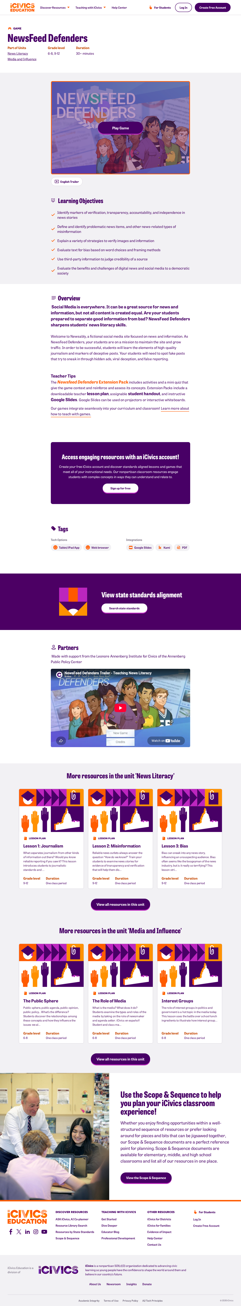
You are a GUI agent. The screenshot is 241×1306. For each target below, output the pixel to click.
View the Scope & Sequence (146, 1177)
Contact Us (154, 1244)
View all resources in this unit (120, 904)
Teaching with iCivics (89, 7)
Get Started (108, 1219)
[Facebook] (10, 1231)
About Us (95, 1284)
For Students (162, 7)
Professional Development (118, 1238)
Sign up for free (120, 488)
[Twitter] (19, 1231)
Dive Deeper (109, 1225)
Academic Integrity (89, 1300)
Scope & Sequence (67, 1238)
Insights (131, 1284)
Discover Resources (53, 7)
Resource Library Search (71, 1225)
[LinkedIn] (27, 1231)
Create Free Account (212, 7)
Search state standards (124, 608)
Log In (183, 7)
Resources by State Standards (75, 1232)
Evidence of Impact (159, 1232)
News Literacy (18, 53)
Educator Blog (110, 1232)
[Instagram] (36, 1231)
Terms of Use (111, 1300)
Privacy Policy (130, 1300)
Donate (147, 1284)
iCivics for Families (159, 1225)
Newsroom (114, 1284)
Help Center (119, 7)
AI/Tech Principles (152, 1300)
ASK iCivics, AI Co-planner (72, 1219)
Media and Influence (22, 59)
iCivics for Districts (159, 1219)
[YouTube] (44, 1231)
